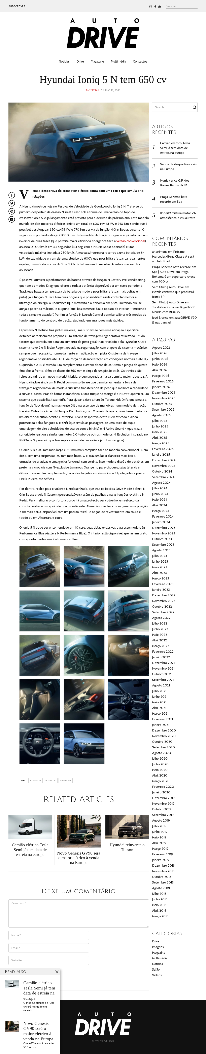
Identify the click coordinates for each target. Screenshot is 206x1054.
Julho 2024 (159, 488)
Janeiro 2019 (160, 860)
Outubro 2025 (162, 404)
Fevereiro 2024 (163, 516)
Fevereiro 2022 (163, 651)
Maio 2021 (159, 702)
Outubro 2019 (161, 809)
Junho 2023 (160, 561)
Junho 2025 (160, 426)
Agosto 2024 (161, 483)
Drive (80, 61)
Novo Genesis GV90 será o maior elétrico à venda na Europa (38, 1031)
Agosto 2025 (161, 415)
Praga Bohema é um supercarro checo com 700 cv (173, 276)
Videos (157, 975)
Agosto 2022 (161, 618)
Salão (156, 969)
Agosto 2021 (161, 685)
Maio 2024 (159, 499)
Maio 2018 (159, 905)
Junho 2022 (160, 629)
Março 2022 (160, 646)
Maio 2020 (160, 770)
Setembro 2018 (163, 882)
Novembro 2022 (163, 601)
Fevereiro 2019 (162, 854)
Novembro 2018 (163, 871)
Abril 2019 (159, 843)
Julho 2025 (159, 421)
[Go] (195, 107)
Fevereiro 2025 (163, 449)
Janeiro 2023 (161, 590)
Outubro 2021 (161, 674)
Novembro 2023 (163, 533)
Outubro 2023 (162, 539)
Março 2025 (160, 443)
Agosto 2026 (161, 347)
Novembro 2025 (163, 398)
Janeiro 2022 (161, 657)
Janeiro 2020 (161, 792)
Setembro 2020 (163, 747)
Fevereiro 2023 (162, 584)
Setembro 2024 (163, 477)
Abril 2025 (159, 438)
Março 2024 (160, 511)
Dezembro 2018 (163, 865)
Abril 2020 (159, 775)
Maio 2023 (159, 567)
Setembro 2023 (163, 545)
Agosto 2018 (161, 888)
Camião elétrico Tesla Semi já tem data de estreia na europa (175, 148)
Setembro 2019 (163, 815)
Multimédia (118, 61)
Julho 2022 (159, 623)
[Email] (11, 219)
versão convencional (130, 241)
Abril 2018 (159, 910)
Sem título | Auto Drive (168, 287)
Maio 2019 (159, 837)
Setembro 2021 (163, 680)
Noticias (64, 61)
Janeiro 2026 (161, 387)
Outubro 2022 (162, 606)
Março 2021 (160, 713)
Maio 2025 (159, 432)
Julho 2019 (159, 826)
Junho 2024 (160, 494)
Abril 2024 (159, 505)
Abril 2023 (159, 573)
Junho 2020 (160, 764)
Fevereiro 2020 (163, 787)
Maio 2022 (159, 635)
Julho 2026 (159, 353)
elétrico (35, 780)
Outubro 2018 (161, 877)
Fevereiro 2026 (163, 381)
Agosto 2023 (161, 550)
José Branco (160, 317)
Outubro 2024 (162, 471)
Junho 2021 (159, 697)
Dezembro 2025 (163, 392)
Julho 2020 (160, 758)
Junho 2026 (160, 359)
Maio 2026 (159, 364)
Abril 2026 (159, 370)
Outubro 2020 (162, 742)
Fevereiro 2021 (162, 719)
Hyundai (50, 780)
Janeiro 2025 (161, 454)
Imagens (158, 947)
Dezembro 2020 (164, 730)
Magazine (97, 61)
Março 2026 (160, 376)
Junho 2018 (159, 899)
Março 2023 (160, 578)
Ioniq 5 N (65, 780)
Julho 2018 (159, 894)
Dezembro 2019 (163, 798)
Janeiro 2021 (160, 725)
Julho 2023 (159, 556)
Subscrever (17, 6)
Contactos (140, 61)
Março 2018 (160, 916)
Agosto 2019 (161, 820)
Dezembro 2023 (163, 528)
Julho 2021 (159, 691)
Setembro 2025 (163, 409)
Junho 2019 (159, 832)
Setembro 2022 (163, 612)
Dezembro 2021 (163, 663)
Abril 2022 (159, 640)
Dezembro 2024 (163, 460)
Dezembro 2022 (163, 595)
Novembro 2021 (163, 668)
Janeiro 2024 (161, 522)
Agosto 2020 (161, 753)
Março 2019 (160, 849)
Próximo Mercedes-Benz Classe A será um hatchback (173, 256)
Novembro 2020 (164, 736)
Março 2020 (161, 781)
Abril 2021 (159, 708)
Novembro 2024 (163, 466)
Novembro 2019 (163, 803)
